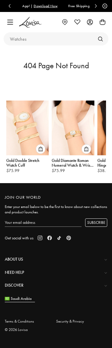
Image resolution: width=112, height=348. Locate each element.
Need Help (14, 272)
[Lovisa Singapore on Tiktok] (59, 237)
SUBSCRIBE (96, 222)
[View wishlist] (77, 22)
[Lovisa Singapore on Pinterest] (68, 237)
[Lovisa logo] (30, 22)
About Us (14, 259)
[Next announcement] (96, 6)
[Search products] (100, 39)
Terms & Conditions (19, 321)
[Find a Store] (65, 22)
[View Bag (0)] (102, 22)
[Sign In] (90, 22)
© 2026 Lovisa (16, 329)
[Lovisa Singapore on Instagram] (40, 237)
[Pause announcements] (104, 6)
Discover (14, 285)
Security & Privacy (70, 321)
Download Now (38, 6)
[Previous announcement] (9, 6)
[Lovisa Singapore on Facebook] (49, 237)
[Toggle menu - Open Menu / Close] (10, 22)
